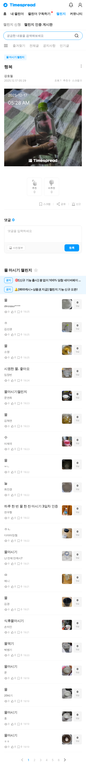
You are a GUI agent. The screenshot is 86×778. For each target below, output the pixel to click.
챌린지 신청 (12, 24)
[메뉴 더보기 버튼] (6, 46)
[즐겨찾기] (35, 270)
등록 (72, 247)
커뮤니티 (76, 14)
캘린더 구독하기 (39, 14)
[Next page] (64, 759)
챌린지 (61, 14)
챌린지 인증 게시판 (38, 24)
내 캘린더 (17, 14)
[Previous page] (22, 759)
